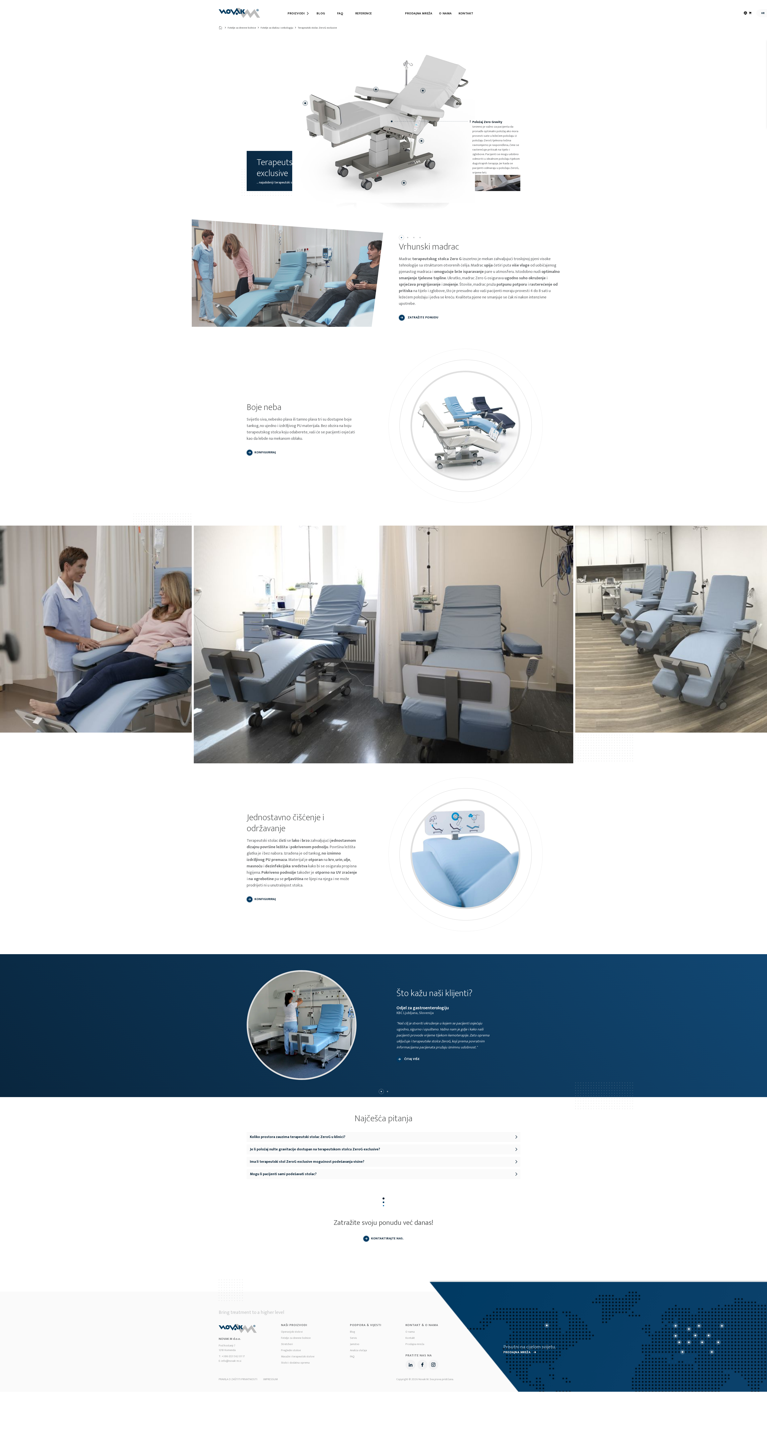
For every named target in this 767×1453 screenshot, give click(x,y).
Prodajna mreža (418, 13)
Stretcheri (287, 1344)
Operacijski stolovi (292, 1331)
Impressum (270, 1379)
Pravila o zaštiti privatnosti (238, 1379)
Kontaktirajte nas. (387, 1238)
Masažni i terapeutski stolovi (297, 1356)
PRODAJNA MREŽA (517, 1352)
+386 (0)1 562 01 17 (233, 1356)
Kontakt (466, 13)
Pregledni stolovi (291, 1350)
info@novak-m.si (231, 1361)
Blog (352, 1331)
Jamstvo (355, 1344)
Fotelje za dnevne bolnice (242, 28)
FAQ (352, 1356)
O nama (445, 13)
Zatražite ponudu (422, 317)
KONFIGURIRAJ (265, 452)
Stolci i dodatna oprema (295, 1362)
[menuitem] (296, 13)
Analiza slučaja (358, 1350)
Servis (353, 1338)
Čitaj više (411, 1059)
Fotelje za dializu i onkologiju (277, 28)
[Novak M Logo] (239, 13)
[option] (288, 275)
